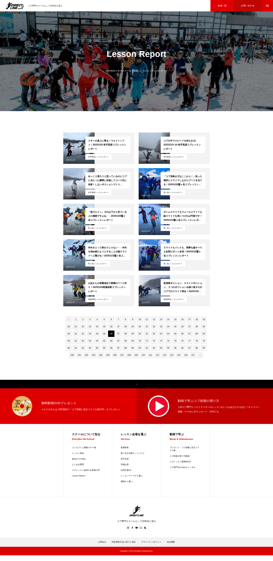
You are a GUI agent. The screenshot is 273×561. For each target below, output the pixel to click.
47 (118, 333)
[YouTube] (136, 527)
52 (154, 333)
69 (133, 341)
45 (104, 333)
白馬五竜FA (126, 470)
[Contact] (140, 527)
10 (140, 319)
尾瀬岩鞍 (125, 447)
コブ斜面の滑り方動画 (180, 456)
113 (164, 355)
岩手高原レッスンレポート (98, 157)
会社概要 (171, 542)
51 (147, 333)
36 (182, 326)
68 (125, 341)
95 (175, 348)
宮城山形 (125, 464)
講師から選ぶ (127, 481)
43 (90, 333)
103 (93, 355)
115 (178, 355)
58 (197, 333)
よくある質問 (78, 464)
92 (154, 348)
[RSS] (145, 527)
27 (118, 326)
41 (76, 333)
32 (154, 326)
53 (161, 333)
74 (168, 341)
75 (175, 341)
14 (168, 319)
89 (133, 348)
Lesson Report (78, 476)
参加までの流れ (79, 459)
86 (111, 348)
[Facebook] (132, 527)
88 (125, 348)
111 (150, 355)
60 (69, 341)
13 (161, 319)
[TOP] (136, 384)
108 (129, 355)
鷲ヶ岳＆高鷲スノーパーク (133, 453)
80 (69, 348)
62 (83, 341)
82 (83, 348)
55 (175, 333)
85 (104, 348)
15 (175, 319)
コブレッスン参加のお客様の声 (86, 470)
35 (175, 326)
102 (86, 355)
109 (136, 355)
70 (140, 341)
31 (147, 326)
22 (83, 326)
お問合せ (102, 542)
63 (90, 341)
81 (76, 348)
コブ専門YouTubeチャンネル (183, 467)
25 (104, 326)
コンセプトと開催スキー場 (84, 447)
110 (143, 355)
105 (107, 355)
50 (140, 333)
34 (168, 326)
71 (147, 341)
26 (111, 326)
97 (189, 348)
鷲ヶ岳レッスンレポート (173, 192)
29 (133, 326)
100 (72, 355)
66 (111, 341)
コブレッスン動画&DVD (180, 461)
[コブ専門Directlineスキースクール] (15, 5)
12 (154, 319)
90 (140, 348)
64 (97, 341)
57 (189, 333)
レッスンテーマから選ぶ (132, 476)
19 (204, 319)
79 (204, 341)
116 (186, 355)
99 (204, 348)
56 (182, 333)
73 (161, 341)
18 (197, 319)
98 (197, 348)
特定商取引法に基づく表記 (124, 542)
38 (197, 326)
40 (69, 333)
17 (189, 319)
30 (140, 326)
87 (118, 348)
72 (154, 341)
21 (76, 326)
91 (147, 348)
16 (182, 319)
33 (161, 326)
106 (115, 355)
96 (182, 348)
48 (125, 333)
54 (168, 333)
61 (76, 341)
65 (104, 341)
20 (69, 326)
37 (189, 326)
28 (125, 326)
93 (161, 348)
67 (118, 341)
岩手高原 (125, 459)
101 (79, 355)
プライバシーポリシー (151, 542)
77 (189, 341)
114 (171, 355)
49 (133, 333)
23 (90, 326)
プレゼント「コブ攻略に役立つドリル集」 (184, 448)
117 (193, 355)
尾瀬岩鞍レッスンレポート (98, 299)
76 (182, 341)
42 (83, 333)
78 (197, 341)
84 (97, 348)
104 (100, 355)
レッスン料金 (78, 453)
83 (90, 348)
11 (147, 319)
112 (157, 355)
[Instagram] (128, 527)
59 (204, 333)
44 (97, 333)
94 (168, 348)
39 (204, 326)
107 (122, 355)
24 (97, 326)
